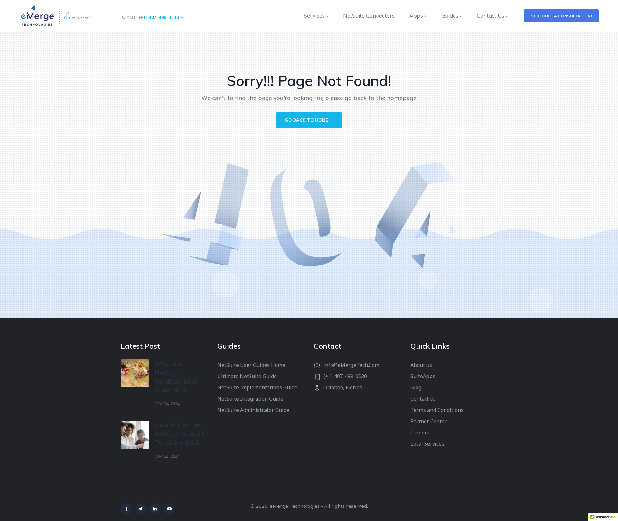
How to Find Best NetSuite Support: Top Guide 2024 (180, 433)
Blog (415, 387)
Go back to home (307, 120)
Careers (419, 432)
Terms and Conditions (437, 410)
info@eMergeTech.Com (351, 364)
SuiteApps (422, 376)
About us (421, 364)
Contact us (423, 398)
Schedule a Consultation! (561, 16)
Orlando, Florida (342, 387)
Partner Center (428, 421)
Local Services (427, 443)
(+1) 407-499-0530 (159, 17)
